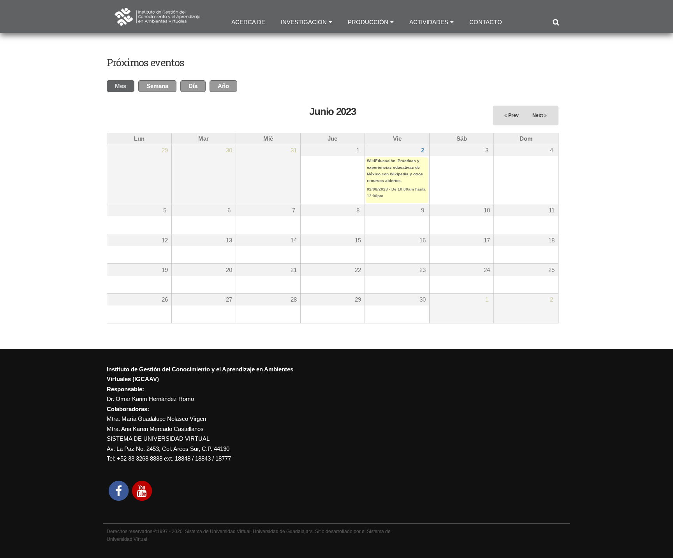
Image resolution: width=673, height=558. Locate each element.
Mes (124, 86)
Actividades (428, 22)
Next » (539, 115)
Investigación (304, 22)
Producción (368, 22)
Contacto (485, 22)
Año (223, 86)
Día (193, 86)
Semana (157, 86)
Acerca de (248, 22)
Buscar (555, 22)
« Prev (511, 115)
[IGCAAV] (157, 20)
